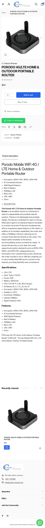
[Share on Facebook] (9, 127)
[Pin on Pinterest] (19, 127)
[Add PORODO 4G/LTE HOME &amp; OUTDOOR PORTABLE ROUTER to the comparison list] (40, 448)
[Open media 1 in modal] (22, 38)
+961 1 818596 (10, 479)
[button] (3, 4)
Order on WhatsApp (15, 120)
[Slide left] (4, 37)
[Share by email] (25, 127)
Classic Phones (9, 63)
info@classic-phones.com (14, 482)
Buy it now (22, 102)
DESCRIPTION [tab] (9, 204)
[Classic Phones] (12, 470)
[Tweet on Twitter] (14, 127)
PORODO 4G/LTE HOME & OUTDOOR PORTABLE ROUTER (21, 438)
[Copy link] (30, 127)
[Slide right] (41, 37)
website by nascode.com (28, 524)
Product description (10, 156)
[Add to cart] (7, 447)
